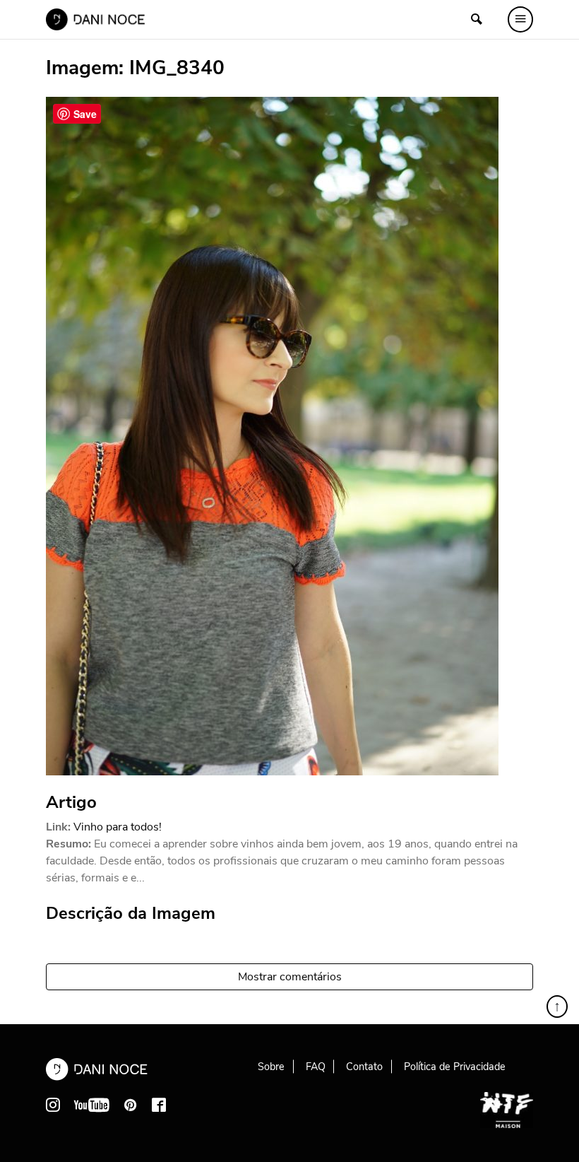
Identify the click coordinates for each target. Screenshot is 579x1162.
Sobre (271, 1067)
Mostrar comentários (290, 977)
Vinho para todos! (117, 827)
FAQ (316, 1067)
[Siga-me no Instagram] (53, 1105)
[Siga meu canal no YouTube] (91, 1105)
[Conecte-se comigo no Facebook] (159, 1105)
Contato (364, 1067)
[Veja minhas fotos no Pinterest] (131, 1105)
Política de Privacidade (455, 1067)
